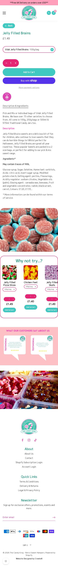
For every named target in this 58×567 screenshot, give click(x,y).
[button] (5, 299)
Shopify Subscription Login (29, 462)
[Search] (49, 13)
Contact (29, 458)
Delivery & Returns (29, 485)
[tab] (17, 105)
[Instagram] (29, 439)
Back (10, 25)
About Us (29, 453)
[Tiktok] (35, 439)
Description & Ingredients (15, 105)
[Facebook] (22, 439)
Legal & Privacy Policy (29, 490)
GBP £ (25, 545)
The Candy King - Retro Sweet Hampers (27, 552)
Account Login (29, 466)
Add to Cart (29, 72)
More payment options (29, 87)
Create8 (38, 558)
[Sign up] (54, 517)
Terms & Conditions (29, 481)
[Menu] (4, 13)
